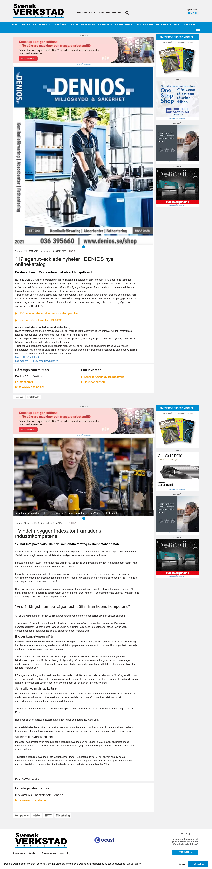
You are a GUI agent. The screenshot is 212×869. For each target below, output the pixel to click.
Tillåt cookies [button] (197, 864)
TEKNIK (74, 24)
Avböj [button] (182, 864)
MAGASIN (189, 24)
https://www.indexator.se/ (31, 800)
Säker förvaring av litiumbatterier (104, 376)
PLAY (177, 24)
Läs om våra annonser (84, 64)
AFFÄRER (61, 24)
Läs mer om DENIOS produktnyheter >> (36, 360)
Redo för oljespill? (95, 382)
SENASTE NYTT (42, 24)
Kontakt (99, 12)
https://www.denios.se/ (29, 386)
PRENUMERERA (185, 852)
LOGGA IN (192, 13)
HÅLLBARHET (144, 24)
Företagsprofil (24, 381)
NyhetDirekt (88, 24)
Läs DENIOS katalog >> (28, 357)
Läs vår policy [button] (134, 864)
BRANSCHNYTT (124, 24)
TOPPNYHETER (21, 24)
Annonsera (84, 12)
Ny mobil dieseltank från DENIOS (40, 320)
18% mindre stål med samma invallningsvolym (49, 313)
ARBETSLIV (105, 24)
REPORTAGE (164, 24)
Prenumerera (114, 12)
